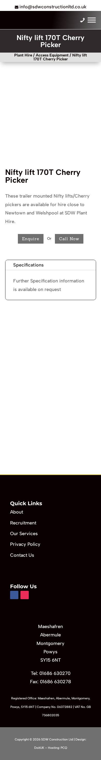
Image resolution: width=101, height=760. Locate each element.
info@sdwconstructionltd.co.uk (52, 7)
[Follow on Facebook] (14, 595)
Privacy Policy (25, 544)
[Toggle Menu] (92, 20)
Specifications (28, 265)
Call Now (69, 238)
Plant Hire (23, 55)
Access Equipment (52, 55)
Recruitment (23, 523)
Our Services (24, 533)
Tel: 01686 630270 (50, 673)
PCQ (64, 748)
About (16, 512)
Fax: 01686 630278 (50, 682)
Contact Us (22, 555)
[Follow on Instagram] (24, 595)
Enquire (30, 238)
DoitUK (39, 748)
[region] (50, 393)
